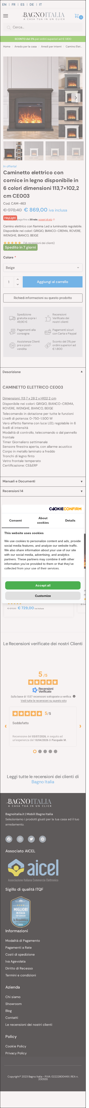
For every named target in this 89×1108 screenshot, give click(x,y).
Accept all (43, 585)
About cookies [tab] (43, 520)
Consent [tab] (15, 520)
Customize (43, 596)
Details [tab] (70, 520)
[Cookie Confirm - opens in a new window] (65, 508)
